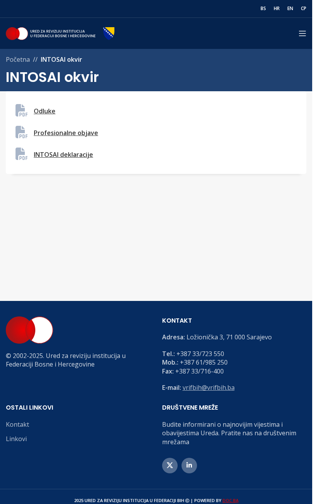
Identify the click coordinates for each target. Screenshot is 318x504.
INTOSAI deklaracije (63, 154)
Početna (18, 59)
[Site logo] (60, 32)
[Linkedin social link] (189, 465)
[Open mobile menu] (302, 33)
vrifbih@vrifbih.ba (209, 387)
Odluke (44, 111)
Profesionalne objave (66, 133)
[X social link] (170, 465)
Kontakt (17, 424)
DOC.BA (230, 500)
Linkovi (16, 438)
